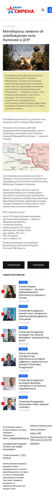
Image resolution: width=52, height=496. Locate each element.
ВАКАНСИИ (34, 444)
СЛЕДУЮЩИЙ (38, 263)
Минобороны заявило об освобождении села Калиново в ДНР (23, 35)
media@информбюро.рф (19, 438)
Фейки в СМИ (35, 433)
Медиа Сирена (20, 10)
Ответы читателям (37, 430)
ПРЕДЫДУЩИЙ (13, 263)
